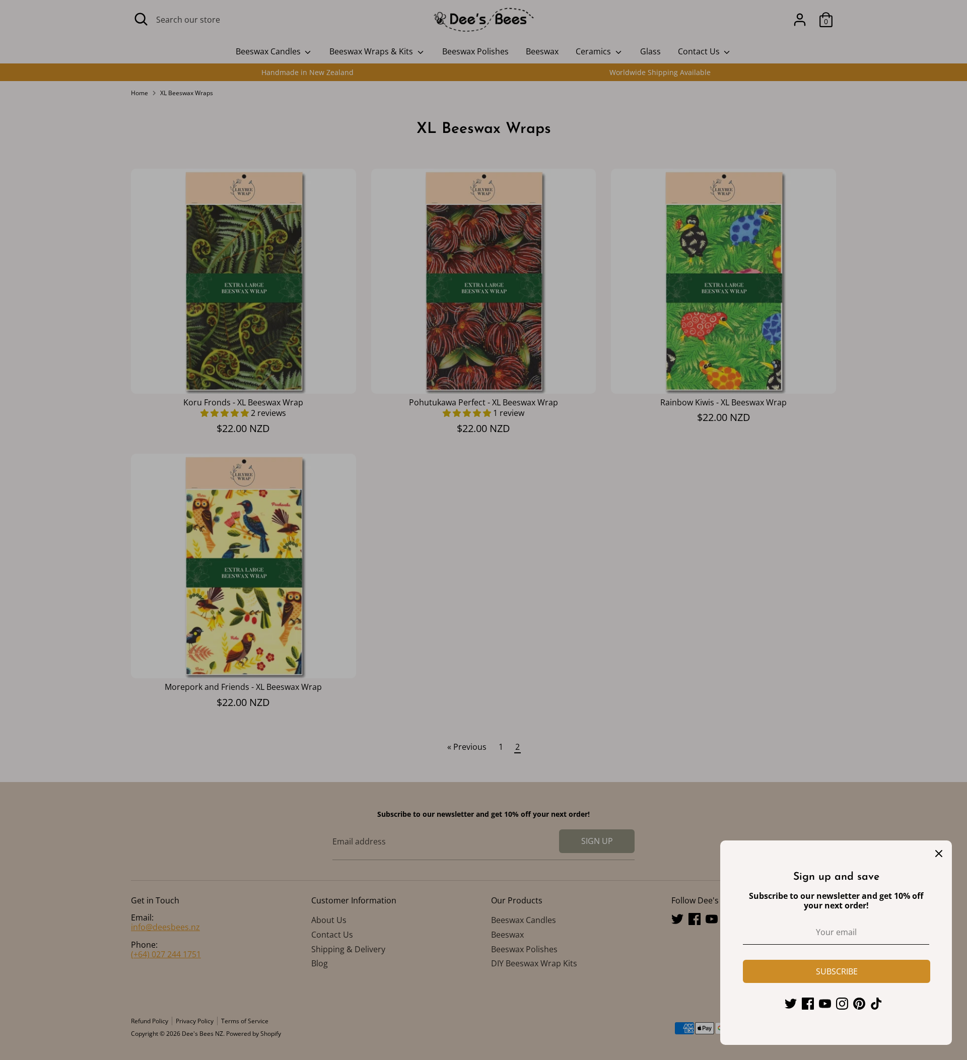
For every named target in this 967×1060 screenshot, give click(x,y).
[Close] (939, 853)
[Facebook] (808, 1004)
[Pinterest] (859, 1004)
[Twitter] (791, 1004)
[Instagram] (842, 1004)
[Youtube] (825, 1004)
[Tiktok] (876, 1004)
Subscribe (837, 971)
